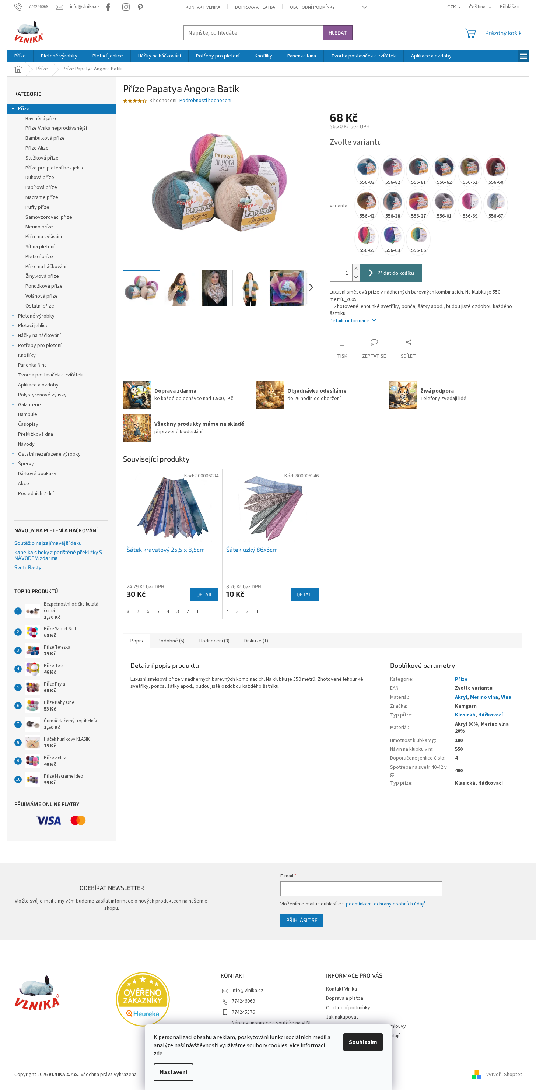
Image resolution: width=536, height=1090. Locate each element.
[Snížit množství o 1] (356, 277)
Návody (26, 444)
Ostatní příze (39, 306)
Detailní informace (349, 321)
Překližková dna (35, 434)
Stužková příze (42, 158)
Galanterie (29, 405)
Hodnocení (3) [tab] (214, 641)
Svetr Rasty (27, 567)
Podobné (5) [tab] (171, 641)
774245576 (243, 1012)
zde (158, 1053)
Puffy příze (37, 207)
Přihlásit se (302, 920)
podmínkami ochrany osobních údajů (386, 904)
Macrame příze (41, 197)
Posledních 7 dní (36, 493)
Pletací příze (39, 256)
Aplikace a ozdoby (38, 385)
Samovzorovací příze (48, 217)
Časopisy (28, 424)
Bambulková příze (45, 138)
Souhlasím (363, 1042)
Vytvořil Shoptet (504, 1074)
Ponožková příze (44, 286)
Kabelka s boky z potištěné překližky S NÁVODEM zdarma (58, 555)
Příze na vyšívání (43, 237)
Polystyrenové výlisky (42, 395)
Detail (204, 594)
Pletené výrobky (36, 316)
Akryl (461, 697)
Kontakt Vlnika (203, 7)
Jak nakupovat (342, 1017)
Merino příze (39, 227)
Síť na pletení (40, 246)
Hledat (338, 32)
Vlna (506, 697)
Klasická (465, 715)
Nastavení (173, 1072)
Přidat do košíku (395, 273)
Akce (23, 483)
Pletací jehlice (33, 325)
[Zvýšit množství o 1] (356, 268)
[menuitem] (20, 56)
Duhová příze (39, 177)
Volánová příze (41, 296)
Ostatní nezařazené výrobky (49, 454)
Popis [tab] (136, 641)
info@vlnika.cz (247, 990)
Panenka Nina (32, 365)
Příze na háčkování (45, 266)
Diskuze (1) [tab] (256, 641)
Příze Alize (37, 148)
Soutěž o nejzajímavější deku (48, 543)
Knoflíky (27, 355)
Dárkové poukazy (37, 473)
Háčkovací (490, 715)
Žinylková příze (42, 276)
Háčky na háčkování (39, 335)
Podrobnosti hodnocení (205, 100)
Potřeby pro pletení (40, 345)
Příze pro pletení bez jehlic (54, 168)
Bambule (27, 414)
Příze (23, 108)
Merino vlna (484, 697)
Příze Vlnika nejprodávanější (56, 128)
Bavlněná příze (41, 118)
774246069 (243, 1001)
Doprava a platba (255, 7)
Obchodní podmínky (312, 7)
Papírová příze (41, 187)
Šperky (26, 463)
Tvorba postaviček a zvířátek (50, 375)
